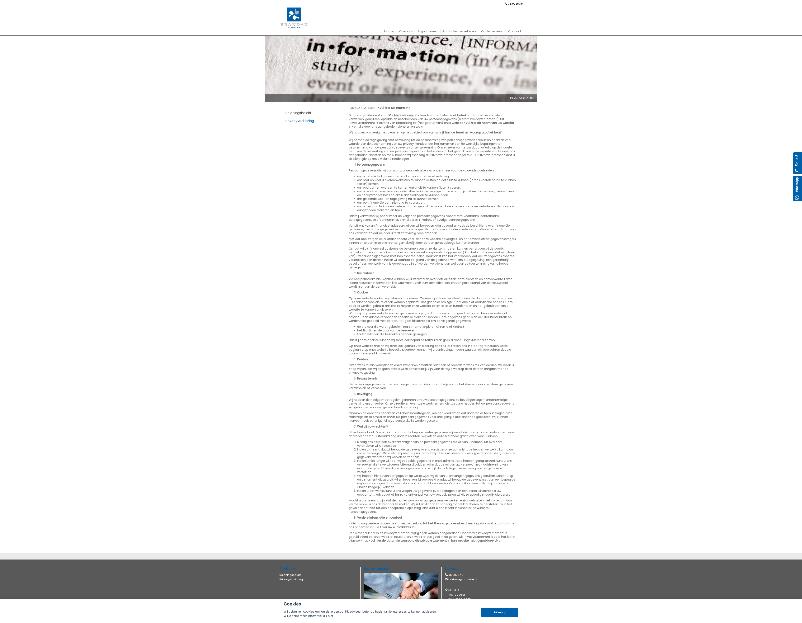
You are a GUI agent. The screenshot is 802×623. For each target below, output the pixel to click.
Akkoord (500, 612)
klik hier (327, 616)
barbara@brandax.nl (462, 579)
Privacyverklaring (522, 98)
